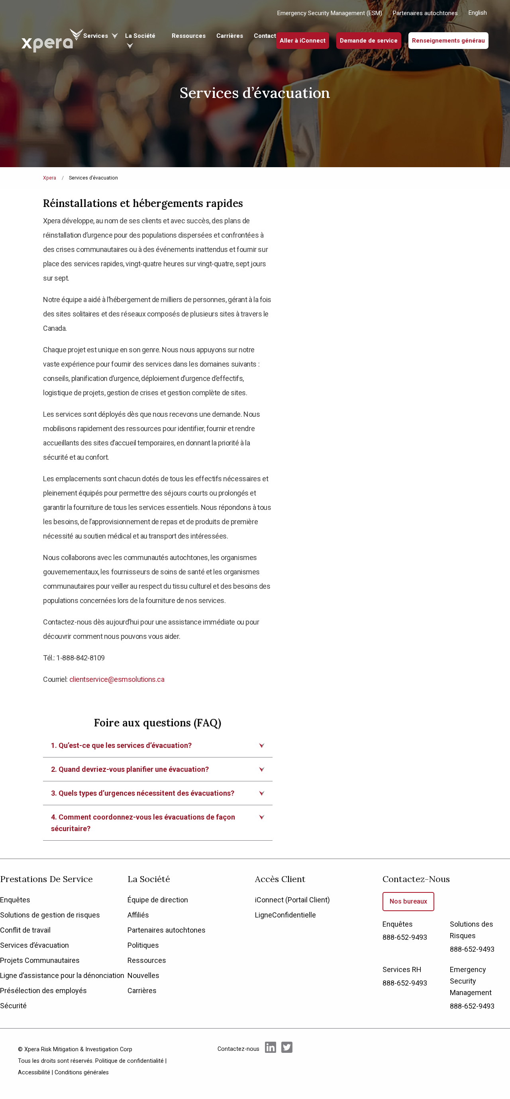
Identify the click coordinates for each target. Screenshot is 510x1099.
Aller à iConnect (303, 40)
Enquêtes (15, 900)
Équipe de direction (158, 900)
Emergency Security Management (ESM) (329, 13)
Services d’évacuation (34, 945)
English (478, 12)
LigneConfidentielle (285, 915)
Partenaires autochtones (425, 13)
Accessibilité (34, 1072)
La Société (149, 878)
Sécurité (13, 1005)
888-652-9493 (404, 937)
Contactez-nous (416, 878)
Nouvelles (143, 975)
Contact (265, 35)
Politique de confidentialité (129, 1061)
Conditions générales (82, 1072)
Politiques (143, 945)
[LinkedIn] (270, 1060)
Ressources (189, 35)
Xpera (49, 178)
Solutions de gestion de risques (50, 915)
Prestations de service (46, 878)
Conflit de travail (25, 930)
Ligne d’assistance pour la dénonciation (62, 975)
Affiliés (138, 915)
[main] (255, 429)
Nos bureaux (408, 901)
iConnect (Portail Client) (292, 900)
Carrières (229, 35)
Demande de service (369, 40)
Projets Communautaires (40, 960)
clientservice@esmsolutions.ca (117, 679)
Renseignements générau (448, 40)
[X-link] (286, 1060)
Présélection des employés (43, 990)
